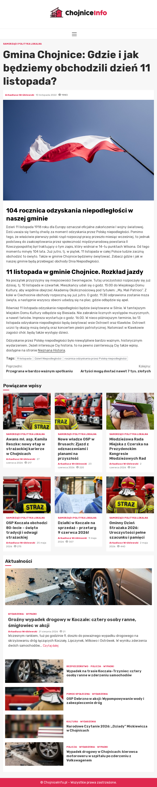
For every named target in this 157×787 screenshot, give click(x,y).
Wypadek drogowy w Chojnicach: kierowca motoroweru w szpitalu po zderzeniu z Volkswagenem (34, 754)
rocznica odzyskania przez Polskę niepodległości (96, 358)
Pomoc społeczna (78, 694)
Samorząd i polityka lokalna (22, 44)
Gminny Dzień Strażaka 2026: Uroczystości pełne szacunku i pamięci (130, 494)
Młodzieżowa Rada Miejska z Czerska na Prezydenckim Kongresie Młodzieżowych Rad (130, 411)
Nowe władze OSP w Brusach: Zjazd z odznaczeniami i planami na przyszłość (78, 411)
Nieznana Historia (51, 350)
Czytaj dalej (50, 645)
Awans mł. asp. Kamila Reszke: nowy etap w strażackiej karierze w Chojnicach (27, 411)
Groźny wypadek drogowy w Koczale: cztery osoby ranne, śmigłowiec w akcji (78, 586)
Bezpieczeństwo (77, 666)
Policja (96, 666)
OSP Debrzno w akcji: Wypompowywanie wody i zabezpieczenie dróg (34, 698)
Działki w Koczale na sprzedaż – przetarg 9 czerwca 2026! (78, 494)
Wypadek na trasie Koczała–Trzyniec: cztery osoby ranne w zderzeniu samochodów (34, 671)
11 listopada (24, 358)
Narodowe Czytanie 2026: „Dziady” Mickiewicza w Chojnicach (34, 726)
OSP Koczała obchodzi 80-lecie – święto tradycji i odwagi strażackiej (27, 494)
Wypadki (31, 614)
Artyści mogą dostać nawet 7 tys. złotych (116, 368)
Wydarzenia (16, 614)
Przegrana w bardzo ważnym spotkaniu (39, 368)
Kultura (72, 722)
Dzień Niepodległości (48, 358)
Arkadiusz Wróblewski (20, 94)
